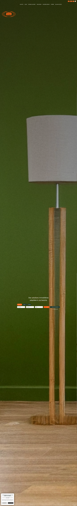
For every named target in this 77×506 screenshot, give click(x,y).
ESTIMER (52, 4)
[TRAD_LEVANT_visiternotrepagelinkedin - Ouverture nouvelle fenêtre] (71, 1)
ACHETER (21, 4)
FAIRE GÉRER (39, 4)
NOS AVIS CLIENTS (58, 4)
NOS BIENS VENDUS (46, 4)
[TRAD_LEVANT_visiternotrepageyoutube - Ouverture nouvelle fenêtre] (73, 1)
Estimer (29, 304)
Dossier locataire (31, 4)
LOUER (26, 4)
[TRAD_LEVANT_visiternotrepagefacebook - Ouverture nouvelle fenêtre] (68, 1)
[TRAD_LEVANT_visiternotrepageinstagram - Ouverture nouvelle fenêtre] (70, 1)
